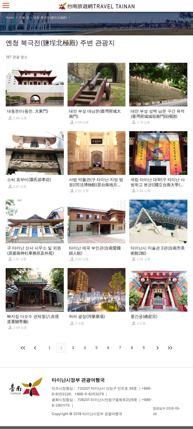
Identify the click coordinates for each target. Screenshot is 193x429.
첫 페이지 (23, 348)
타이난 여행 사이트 (96, 6)
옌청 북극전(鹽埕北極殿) (50, 17)
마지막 (170, 348)
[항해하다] (6, 5)
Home (10, 17)
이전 (35, 348)
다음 (157, 348)
